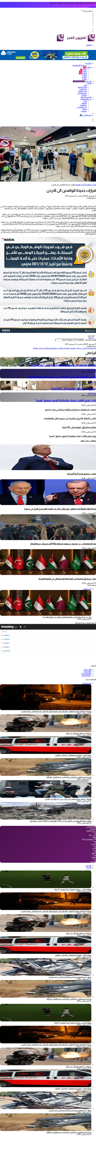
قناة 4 (84, 77)
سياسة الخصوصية (79, 65)
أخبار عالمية (82, 91)
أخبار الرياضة (82, 87)
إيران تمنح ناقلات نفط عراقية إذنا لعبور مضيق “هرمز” (65, 400)
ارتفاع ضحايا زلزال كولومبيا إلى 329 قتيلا (73, 388)
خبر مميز (91, 338)
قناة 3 (84, 75)
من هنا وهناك (85, 99)
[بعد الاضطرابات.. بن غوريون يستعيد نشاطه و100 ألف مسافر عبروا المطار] (48, 539)
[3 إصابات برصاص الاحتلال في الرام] (45, 731)
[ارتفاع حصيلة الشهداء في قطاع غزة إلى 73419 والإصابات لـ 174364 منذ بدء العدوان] (45, 819)
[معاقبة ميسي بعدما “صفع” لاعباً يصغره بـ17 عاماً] (45, 887)
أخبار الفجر (83, 89)
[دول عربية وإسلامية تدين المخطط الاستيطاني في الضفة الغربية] (48, 574)
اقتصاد (84, 103)
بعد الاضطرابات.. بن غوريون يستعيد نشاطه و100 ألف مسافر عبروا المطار (63, 544)
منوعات (84, 111)
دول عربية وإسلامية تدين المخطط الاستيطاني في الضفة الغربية (67, 579)
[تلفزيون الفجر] (65, 41)
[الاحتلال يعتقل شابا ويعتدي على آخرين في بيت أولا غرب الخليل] (45, 797)
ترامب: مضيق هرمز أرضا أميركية (81, 474)
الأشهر (88, 866)
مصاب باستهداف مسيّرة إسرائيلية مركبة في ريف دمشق (63, 365)
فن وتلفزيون (82, 107)
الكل (85, 85)
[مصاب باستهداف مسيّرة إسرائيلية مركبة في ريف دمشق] (45, 975)
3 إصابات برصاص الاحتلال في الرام (78, 733)
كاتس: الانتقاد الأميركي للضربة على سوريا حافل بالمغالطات (62, 376)
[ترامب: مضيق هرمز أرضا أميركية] (48, 469)
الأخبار (89, 83)
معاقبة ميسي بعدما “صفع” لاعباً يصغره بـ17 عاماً (72, 889)
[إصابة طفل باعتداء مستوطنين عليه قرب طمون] (45, 753)
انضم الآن (92, 7)
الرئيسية (88, 63)
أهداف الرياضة (86, 97)
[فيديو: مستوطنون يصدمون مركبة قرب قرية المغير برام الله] (45, 775)
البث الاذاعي (85, 115)
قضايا (84, 109)
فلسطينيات (82, 93)
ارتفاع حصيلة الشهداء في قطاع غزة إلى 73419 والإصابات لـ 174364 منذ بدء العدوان (60, 821)
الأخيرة (89, 868)
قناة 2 (83, 73)
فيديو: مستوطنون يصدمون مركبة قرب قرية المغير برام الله (69, 777)
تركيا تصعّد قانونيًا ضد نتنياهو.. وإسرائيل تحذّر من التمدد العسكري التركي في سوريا (60, 509)
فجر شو (82, 81)
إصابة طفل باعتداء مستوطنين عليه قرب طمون (73, 755)
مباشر (87, 67)
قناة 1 (83, 69)
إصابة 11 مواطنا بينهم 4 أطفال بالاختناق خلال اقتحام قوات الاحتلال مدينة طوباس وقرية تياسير (56, 711)
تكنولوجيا (83, 105)
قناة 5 (84, 79)
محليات (84, 95)
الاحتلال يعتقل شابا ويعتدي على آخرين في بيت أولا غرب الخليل (68, 799)
